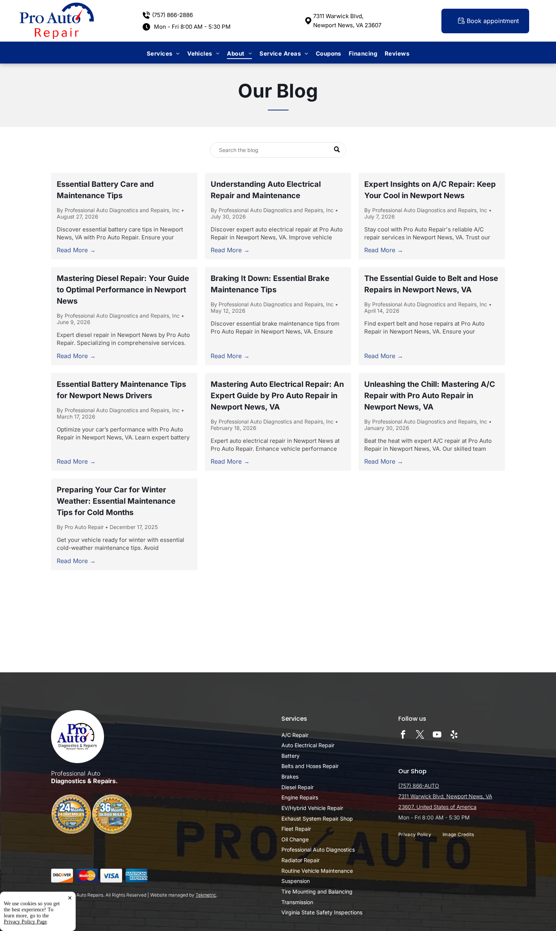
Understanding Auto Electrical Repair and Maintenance (266, 190)
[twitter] (420, 735)
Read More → (76, 250)
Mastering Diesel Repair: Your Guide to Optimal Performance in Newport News (123, 290)
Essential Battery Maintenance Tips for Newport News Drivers (121, 390)
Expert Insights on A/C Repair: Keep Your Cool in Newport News (430, 190)
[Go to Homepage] (57, 6)
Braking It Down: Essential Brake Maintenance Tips (270, 284)
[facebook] (403, 735)
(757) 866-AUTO (418, 785)
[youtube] (437, 735)
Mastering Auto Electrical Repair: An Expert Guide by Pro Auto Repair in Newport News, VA (277, 395)
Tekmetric (206, 895)
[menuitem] (163, 53)
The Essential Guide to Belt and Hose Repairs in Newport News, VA (431, 284)
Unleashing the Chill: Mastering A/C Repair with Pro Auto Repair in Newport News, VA (429, 395)
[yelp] (454, 735)
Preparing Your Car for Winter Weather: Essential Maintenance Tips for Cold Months (116, 501)
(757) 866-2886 (172, 15)
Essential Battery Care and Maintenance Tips (105, 190)
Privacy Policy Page (25, 922)
